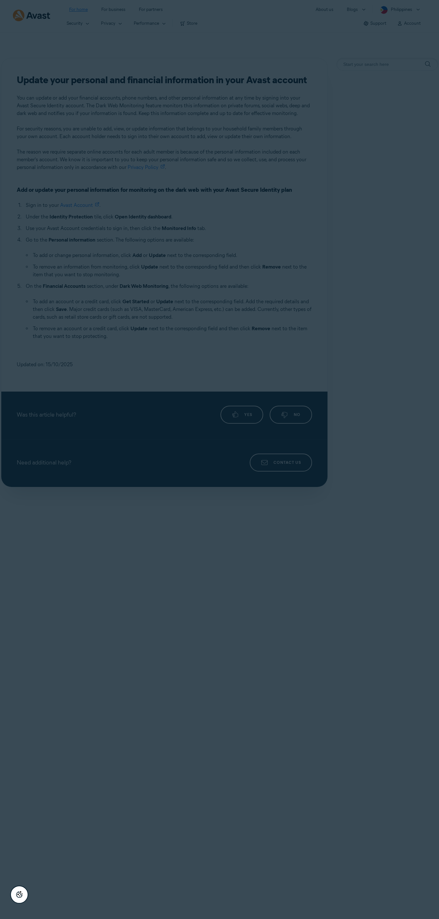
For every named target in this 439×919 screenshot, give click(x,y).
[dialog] (219, 459)
